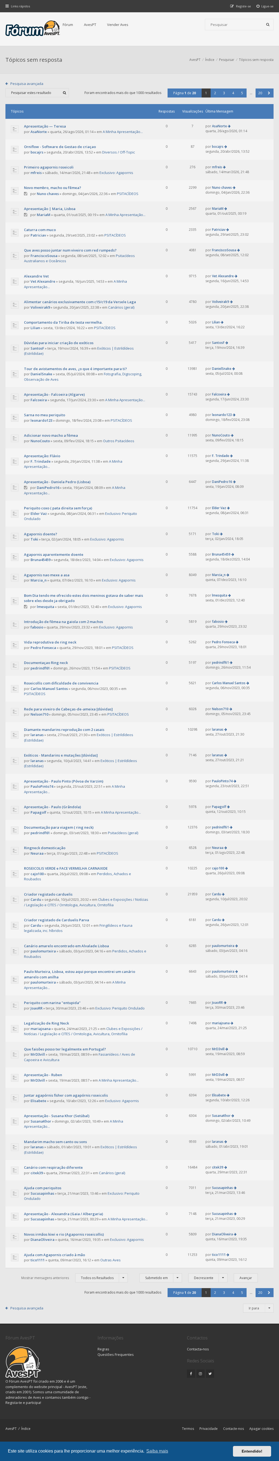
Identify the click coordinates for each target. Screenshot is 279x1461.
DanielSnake (41, 373)
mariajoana (41, 1028)
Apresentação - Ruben (43, 1074)
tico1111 (38, 1260)
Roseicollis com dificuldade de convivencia (61, 683)
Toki (34, 539)
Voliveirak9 (40, 307)
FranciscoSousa (44, 255)
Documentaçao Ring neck (46, 662)
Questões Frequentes (116, 1354)
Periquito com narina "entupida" (52, 1002)
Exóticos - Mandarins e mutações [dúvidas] (61, 755)
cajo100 (37, 873)
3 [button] (224, 93)
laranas (37, 734)
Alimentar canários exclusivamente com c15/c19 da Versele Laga (80, 301)
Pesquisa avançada (26, 83)
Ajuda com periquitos (42, 1187)
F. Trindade (41, 461)
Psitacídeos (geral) (123, 832)
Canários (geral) (121, 307)
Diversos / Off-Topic (118, 152)
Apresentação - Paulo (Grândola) (52, 806)
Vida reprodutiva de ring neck (50, 642)
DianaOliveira (42, 1239)
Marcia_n (39, 580)
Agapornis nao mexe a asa (46, 574)
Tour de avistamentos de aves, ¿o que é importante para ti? (75, 368)
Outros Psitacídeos (118, 440)
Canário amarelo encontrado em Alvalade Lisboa (66, 945)
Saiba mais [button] (157, 1451)
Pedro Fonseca (43, 647)
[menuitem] (265, 6)
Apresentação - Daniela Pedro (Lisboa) (57, 481)
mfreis (36, 172)
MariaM (43, 214)
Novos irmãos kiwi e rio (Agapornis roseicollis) (64, 1234)
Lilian (35, 327)
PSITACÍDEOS (127, 193)
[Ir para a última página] (229, 126)
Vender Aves (117, 24)
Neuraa (37, 853)
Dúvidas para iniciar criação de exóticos (58, 342)
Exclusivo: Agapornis (116, 172)
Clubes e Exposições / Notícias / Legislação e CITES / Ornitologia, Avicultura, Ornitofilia (86, 902)
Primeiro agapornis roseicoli (49, 167)
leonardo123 (41, 420)
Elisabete (38, 1100)
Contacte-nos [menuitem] (233, 1428)
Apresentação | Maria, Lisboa (49, 208)
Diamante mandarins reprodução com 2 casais (64, 729)
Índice (26, 1428)
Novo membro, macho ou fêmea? (52, 187)
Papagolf (38, 812)
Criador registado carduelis (48, 894)
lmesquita (45, 606)
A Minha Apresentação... (123, 131)
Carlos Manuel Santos (49, 688)
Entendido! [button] (252, 1451)
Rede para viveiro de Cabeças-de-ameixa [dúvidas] (68, 709)
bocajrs (37, 152)
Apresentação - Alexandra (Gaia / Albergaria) (63, 1213)
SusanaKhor (41, 1121)
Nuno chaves (48, 193)
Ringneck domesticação (44, 847)
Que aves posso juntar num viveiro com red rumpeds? (70, 250)
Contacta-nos (198, 1349)
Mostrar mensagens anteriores (67, 1278)
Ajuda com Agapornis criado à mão (54, 1254)
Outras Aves (110, 1260)
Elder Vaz (39, 513)
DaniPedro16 (48, 487)
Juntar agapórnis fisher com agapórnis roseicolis (66, 1095)
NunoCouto (40, 440)
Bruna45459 (40, 559)
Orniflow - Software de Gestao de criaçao (60, 146)
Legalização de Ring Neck (46, 1023)
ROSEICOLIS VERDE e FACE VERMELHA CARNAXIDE (66, 868)
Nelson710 (39, 714)
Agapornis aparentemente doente (53, 554)
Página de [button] (184, 93)
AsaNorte (39, 131)
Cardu (36, 899)
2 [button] (215, 93)
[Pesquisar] (267, 24)
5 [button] (242, 93)
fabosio (37, 627)
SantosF (37, 348)
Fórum (68, 24)
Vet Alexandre (43, 281)
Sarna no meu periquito (44, 414)
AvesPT (90, 24)
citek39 (37, 1172)
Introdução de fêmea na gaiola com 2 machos (63, 621)
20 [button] (260, 93)
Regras (103, 1349)
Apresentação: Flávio (42, 455)
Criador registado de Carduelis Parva (56, 919)
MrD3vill (38, 1054)
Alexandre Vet (36, 276)
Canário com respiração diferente (53, 1167)
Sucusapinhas (42, 1193)
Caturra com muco (40, 229)
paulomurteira (43, 951)
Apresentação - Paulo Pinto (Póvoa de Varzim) (63, 781)
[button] (269, 93)
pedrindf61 (40, 668)
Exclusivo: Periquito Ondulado (120, 1008)
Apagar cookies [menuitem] (261, 1428)
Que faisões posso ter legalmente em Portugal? (65, 1049)
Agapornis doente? (40, 534)
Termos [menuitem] (188, 1428)
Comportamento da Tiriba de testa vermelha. (63, 322)
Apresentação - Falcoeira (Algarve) (54, 394)
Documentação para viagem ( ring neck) (58, 827)
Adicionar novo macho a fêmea (51, 435)
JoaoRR (37, 1008)
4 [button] (233, 93)
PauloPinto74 (42, 786)
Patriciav (38, 235)
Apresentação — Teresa (45, 126)
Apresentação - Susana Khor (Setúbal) (56, 1115)
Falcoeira (39, 399)
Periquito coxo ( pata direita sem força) (58, 508)
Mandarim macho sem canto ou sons (55, 1141)
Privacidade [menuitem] (208, 1428)
